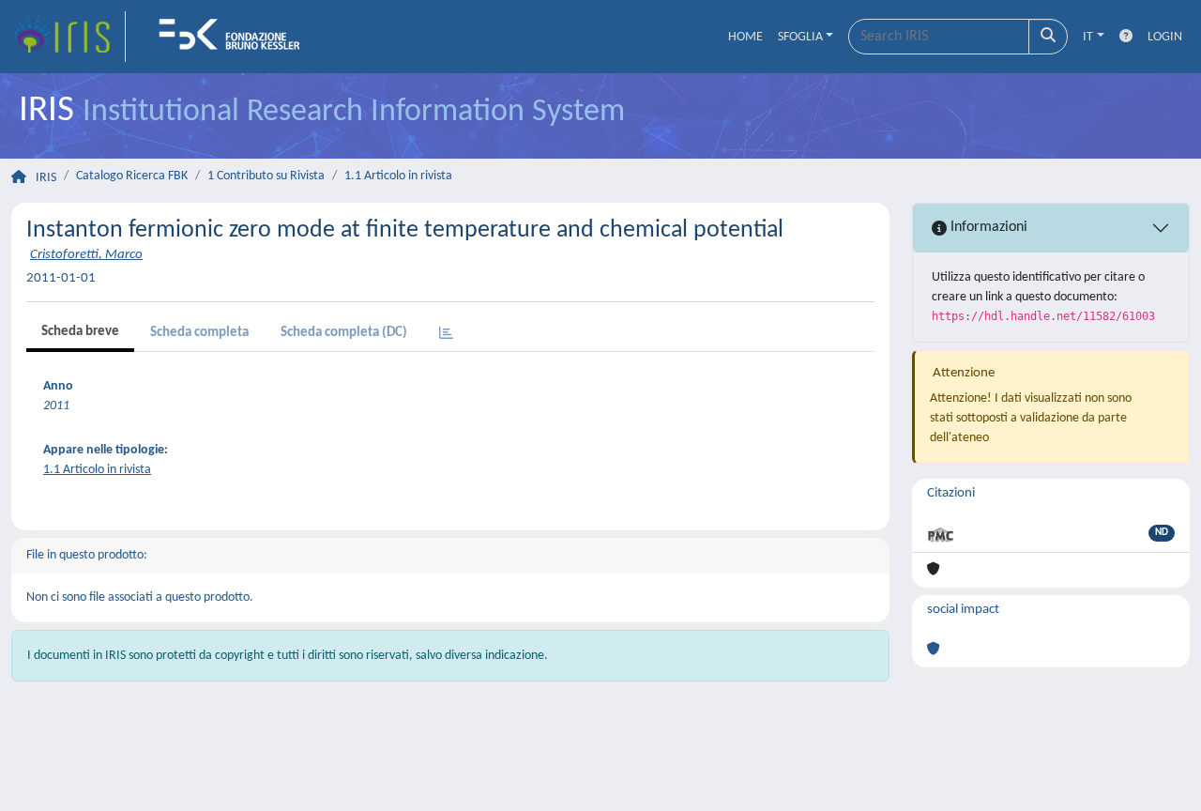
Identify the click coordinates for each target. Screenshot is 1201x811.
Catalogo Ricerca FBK (132, 176)
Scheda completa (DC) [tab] (344, 333)
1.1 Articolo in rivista (398, 176)
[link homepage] (68, 36)
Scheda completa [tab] (199, 333)
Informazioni (987, 227)
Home (745, 37)
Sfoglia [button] (800, 37)
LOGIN (1165, 37)
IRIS (46, 178)
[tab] (446, 334)
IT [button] (1088, 37)
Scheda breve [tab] (80, 332)
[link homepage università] (235, 36)
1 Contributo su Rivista (266, 176)
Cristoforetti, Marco (86, 255)
